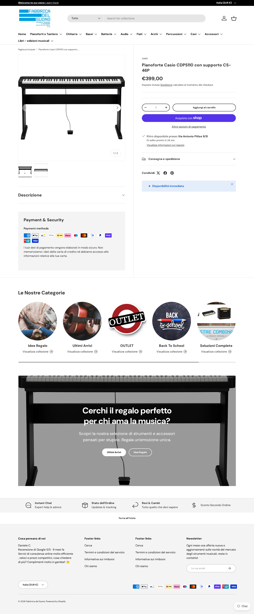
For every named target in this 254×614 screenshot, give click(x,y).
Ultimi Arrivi (82, 345)
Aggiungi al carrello (204, 107)
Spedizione (166, 84)
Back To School (171, 345)
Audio (124, 34)
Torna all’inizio (127, 518)
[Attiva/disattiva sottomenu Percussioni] (185, 34)
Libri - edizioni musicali (33, 41)
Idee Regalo (37, 345)
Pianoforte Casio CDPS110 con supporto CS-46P (59, 49)
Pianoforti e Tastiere (44, 34)
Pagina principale (26, 49)
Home (22, 34)
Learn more (38, 2)
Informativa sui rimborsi (99, 559)
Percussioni (174, 34)
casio (145, 58)
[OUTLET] (127, 321)
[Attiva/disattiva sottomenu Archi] (161, 34)
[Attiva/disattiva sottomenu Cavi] (199, 34)
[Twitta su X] (158, 173)
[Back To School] (171, 321)
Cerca (88, 545)
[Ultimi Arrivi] (82, 321)
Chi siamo (90, 566)
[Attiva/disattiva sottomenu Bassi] (96, 34)
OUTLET (127, 345)
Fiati (139, 34)
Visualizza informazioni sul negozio (165, 145)
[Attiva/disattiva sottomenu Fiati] (145, 34)
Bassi (89, 34)
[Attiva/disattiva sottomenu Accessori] (221, 34)
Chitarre (72, 34)
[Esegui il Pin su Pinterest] (172, 173)
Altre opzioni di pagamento (189, 126)
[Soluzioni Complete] (216, 321)
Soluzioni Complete (216, 345)
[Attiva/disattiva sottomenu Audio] (131, 34)
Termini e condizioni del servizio (104, 552)
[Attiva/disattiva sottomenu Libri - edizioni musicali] (52, 41)
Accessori (212, 34)
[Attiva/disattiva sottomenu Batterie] (115, 34)
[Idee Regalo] (37, 321)
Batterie (106, 34)
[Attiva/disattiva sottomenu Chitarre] (80, 34)
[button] (234, 18)
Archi (154, 34)
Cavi (193, 34)
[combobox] (136, 18)
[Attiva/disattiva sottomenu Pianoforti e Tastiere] (61, 34)
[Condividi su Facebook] (165, 173)
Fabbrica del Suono (35, 601)
